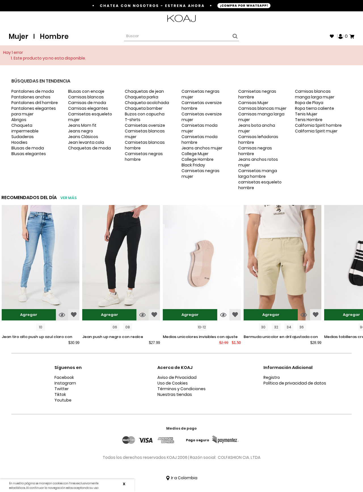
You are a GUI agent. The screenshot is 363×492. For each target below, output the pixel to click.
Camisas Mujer (253, 102)
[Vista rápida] (62, 315)
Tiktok (60, 394)
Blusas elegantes (28, 154)
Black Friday (193, 165)
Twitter (61, 389)
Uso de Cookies (172, 383)
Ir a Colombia (183, 478)
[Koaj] (181, 18)
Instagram (65, 383)
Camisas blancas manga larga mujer (314, 94)
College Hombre (198, 159)
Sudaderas (22, 137)
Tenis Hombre (308, 120)
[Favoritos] (331, 36)
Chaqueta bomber (143, 108)
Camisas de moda (87, 102)
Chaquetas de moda (89, 148)
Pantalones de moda (32, 91)
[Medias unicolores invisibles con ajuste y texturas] (201, 263)
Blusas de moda (27, 148)
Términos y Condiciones (181, 389)
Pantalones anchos (30, 97)
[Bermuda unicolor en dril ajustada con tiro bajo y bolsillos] (282, 263)
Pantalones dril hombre (34, 102)
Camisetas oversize (145, 125)
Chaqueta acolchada (147, 102)
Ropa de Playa (309, 102)
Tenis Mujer (306, 114)
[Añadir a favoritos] (73, 314)
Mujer (18, 36)
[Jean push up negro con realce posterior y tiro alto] (121, 263)
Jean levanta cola (86, 142)
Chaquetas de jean (144, 91)
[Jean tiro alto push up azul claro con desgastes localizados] (40, 263)
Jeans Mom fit (82, 125)
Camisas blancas (86, 97)
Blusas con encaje (86, 91)
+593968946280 (339, 18)
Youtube (62, 400)
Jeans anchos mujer (202, 148)
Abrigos (18, 120)
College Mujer (195, 154)
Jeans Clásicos (83, 137)
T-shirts (132, 120)
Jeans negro (80, 131)
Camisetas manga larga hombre (257, 173)
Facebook (64, 377)
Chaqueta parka (141, 97)
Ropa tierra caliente (314, 108)
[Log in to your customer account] (340, 36)
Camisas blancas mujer (262, 108)
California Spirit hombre (318, 125)
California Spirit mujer (316, 131)
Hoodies (19, 142)
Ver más (68, 197)
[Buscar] (234, 36)
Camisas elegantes (88, 108)
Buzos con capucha (144, 114)
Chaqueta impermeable (25, 128)
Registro (271, 377)
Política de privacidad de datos (294, 383)
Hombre (54, 36)
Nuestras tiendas (174, 394)
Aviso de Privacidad (177, 377)
